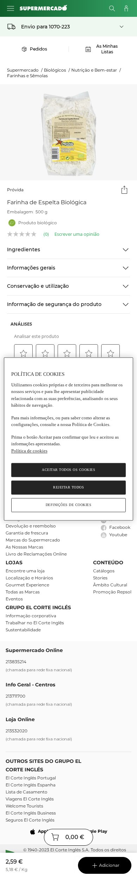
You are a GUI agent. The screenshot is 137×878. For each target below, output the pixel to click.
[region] (69, 439)
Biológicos (57, 70)
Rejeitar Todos (68, 488)
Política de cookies (29, 450)
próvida (15, 189)
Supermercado (25, 70)
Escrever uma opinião (76, 234)
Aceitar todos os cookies (68, 470)
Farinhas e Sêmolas (27, 75)
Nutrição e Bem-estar (96, 70)
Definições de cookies (69, 505)
